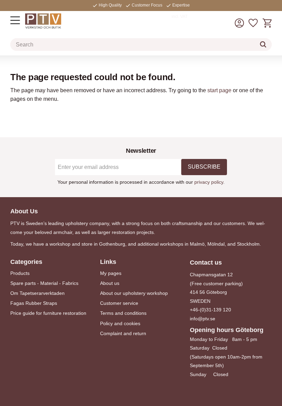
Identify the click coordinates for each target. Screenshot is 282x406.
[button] (15, 20)
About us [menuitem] (109, 283)
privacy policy (208, 182)
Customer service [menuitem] (119, 303)
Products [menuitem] (20, 273)
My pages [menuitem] (110, 273)
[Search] (263, 44)
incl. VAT (179, 16)
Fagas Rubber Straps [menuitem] (33, 303)
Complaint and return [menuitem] (123, 333)
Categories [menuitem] (26, 262)
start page (219, 90)
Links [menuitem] (108, 262)
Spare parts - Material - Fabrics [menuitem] (44, 283)
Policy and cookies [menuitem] (120, 323)
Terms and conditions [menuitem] (123, 313)
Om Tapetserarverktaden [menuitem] (37, 293)
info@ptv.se (202, 318)
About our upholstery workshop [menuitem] (134, 293)
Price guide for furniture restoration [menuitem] (48, 313)
